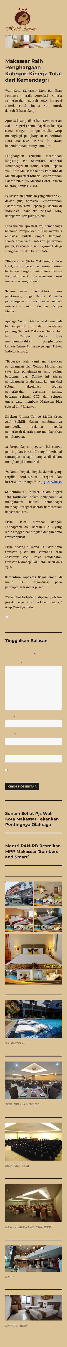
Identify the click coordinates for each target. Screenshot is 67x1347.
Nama (10, 716)
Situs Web (12, 751)
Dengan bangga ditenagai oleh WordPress (32, 1340)
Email (10, 734)
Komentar (14, 662)
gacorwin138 (53, 482)
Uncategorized (14, 620)
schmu (14, 616)
